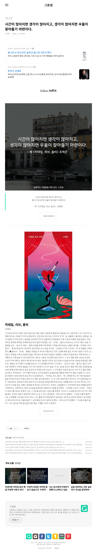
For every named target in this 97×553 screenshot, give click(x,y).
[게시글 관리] (17, 428)
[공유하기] (14, 428)
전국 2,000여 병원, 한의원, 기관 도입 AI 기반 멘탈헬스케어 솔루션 (36, 55)
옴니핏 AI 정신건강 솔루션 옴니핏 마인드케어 (29, 52)
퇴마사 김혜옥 (14, 70)
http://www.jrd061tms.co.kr (20, 67)
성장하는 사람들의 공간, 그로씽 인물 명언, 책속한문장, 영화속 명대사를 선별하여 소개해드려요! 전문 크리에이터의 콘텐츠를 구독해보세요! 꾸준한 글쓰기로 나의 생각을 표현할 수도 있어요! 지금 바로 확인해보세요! (44, 512)
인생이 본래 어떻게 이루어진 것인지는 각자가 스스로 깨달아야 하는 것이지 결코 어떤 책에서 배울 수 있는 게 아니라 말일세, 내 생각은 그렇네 (49, 453)
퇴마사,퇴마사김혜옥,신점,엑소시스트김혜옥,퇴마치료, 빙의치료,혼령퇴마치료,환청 (40, 75)
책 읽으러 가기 (48, 411)
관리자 (57, 548)
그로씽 (48, 5)
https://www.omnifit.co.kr (19, 48)
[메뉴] (6, 5)
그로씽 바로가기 (49, 216)
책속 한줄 (8, 437)
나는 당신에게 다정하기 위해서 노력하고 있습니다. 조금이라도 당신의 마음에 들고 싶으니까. (33, 447)
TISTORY (49, 548)
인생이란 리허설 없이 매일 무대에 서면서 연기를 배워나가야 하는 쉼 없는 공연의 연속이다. (33, 442)
